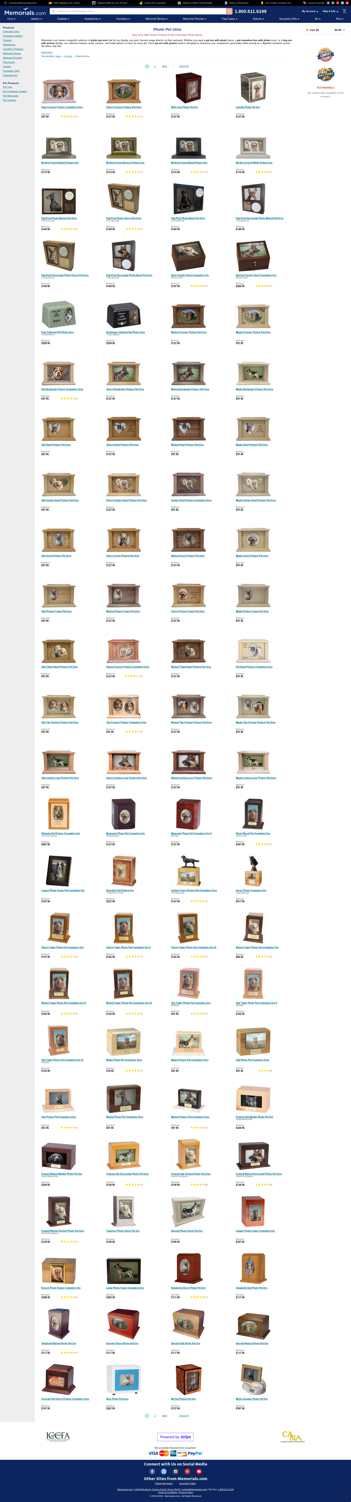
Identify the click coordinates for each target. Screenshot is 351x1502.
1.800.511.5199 (251, 11)
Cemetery (122, 18)
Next (164, 66)
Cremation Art (10, 75)
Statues (257, 18)
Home (58, 56)
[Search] (229, 11)
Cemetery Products (13, 49)
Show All (183, 66)
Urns (10, 18)
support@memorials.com (194, 1489)
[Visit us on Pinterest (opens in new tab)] (337, 3)
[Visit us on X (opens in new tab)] (342, 3)
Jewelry (35, 18)
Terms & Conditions (168, 1492)
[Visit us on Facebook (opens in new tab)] (328, 3)
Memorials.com (125, 1489)
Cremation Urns (11, 31)
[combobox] (138, 11)
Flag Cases (228, 18)
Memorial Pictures (193, 18)
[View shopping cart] (344, 11)
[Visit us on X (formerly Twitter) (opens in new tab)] (164, 1471)
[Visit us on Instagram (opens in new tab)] (333, 3)
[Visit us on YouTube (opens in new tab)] (347, 3)
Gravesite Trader (187, 1483)
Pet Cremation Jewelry (15, 91)
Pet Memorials (10, 95)
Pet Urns (7, 87)
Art (316, 18)
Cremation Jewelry (12, 36)
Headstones (91, 18)
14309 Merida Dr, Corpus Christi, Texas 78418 (157, 1489)
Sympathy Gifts (288, 18)
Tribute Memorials (164, 1483)
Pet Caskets (9, 100)
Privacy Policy (186, 1492)
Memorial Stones (155, 18)
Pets (338, 18)
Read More (46, 52)
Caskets (62, 18)
